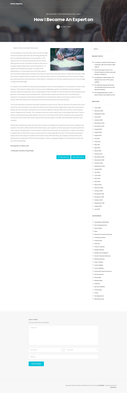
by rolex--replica (66, 26)
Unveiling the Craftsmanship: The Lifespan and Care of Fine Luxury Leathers (104, 80)
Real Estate (97, 277)
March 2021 (97, 151)
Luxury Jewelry (98, 262)
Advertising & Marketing (101, 222)
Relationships (66, 14)
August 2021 (98, 135)
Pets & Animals (98, 274)
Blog (95, 231)
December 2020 (99, 157)
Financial (97, 244)
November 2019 (99, 197)
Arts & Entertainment (100, 225)
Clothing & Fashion (100, 237)
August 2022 (98, 132)
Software (97, 283)
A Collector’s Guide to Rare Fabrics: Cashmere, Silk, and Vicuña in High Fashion (105, 65)
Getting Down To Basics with (20, 146)
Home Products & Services (102, 256)
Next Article (77, 157)
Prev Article (64, 157)
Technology (98, 290)
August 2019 (98, 206)
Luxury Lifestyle (98, 265)
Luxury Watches (99, 268)
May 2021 (97, 145)
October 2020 (98, 163)
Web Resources (99, 299)
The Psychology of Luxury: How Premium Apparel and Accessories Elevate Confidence (105, 72)
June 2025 (97, 117)
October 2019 (98, 200)
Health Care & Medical (101, 253)
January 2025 (98, 120)
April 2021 (97, 148)
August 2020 (98, 169)
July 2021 (97, 138)
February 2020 (98, 188)
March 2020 (98, 185)
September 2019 (99, 203)
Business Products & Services (103, 234)
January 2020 (98, 191)
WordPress (113, 387)
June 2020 (97, 175)
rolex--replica (77, 14)
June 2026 (97, 108)
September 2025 (99, 114)
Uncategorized (99, 296)
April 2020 (97, 181)
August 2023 (98, 129)
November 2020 (99, 160)
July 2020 (97, 172)
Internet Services (99, 259)
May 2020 (97, 178)
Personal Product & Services (103, 271)
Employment (98, 240)
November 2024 (99, 126)
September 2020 (99, 166)
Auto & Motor (98, 228)
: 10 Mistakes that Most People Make (22, 151)
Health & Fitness (99, 250)
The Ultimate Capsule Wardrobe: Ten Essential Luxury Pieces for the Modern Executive (104, 87)
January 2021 (98, 154)
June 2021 (97, 141)
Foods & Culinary (99, 247)
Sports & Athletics (99, 287)
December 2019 (99, 194)
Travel (96, 293)
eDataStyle (101, 385)
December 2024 (99, 123)
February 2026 (98, 111)
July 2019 (97, 209)
